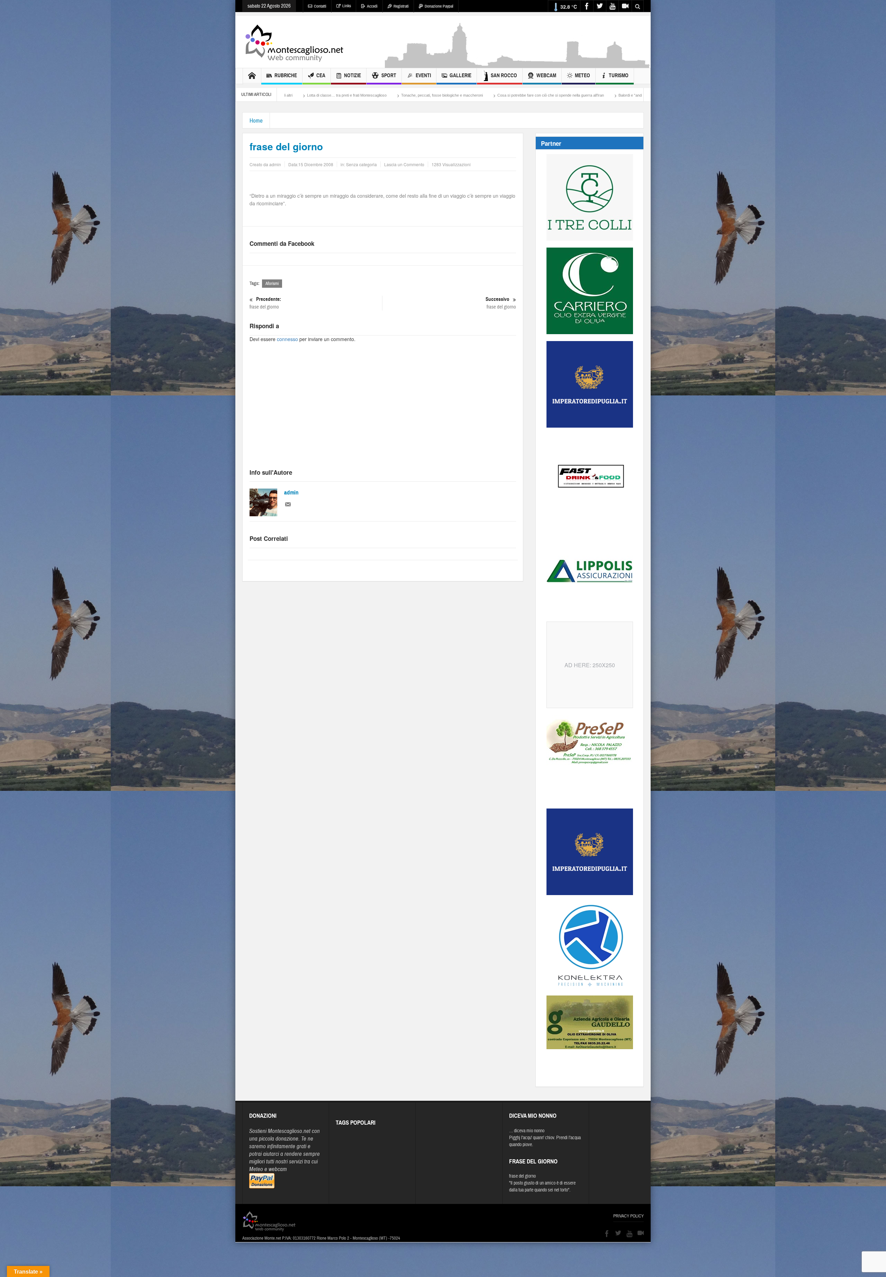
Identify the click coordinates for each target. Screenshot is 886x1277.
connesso (287, 339)
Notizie (352, 75)
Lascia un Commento (404, 164)
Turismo (619, 75)
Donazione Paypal (439, 6)
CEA (320, 75)
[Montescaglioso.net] (294, 41)
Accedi (372, 6)
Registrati (401, 6)
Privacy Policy (628, 1216)
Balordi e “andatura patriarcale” (539, 95)
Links (346, 5)
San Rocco (504, 75)
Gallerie (460, 75)
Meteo (582, 75)
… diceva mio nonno (526, 1131)
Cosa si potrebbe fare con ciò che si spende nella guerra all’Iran (445, 95)
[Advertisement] (518, 64)
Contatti (320, 6)
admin (291, 492)
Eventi (423, 75)
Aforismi (272, 283)
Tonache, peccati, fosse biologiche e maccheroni (337, 95)
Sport (388, 75)
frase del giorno (265, 303)
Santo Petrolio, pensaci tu (601, 95)
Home (256, 120)
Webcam (546, 75)
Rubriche (285, 75)
